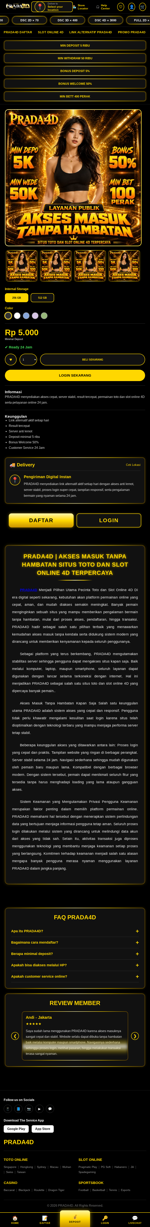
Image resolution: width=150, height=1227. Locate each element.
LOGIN (109, 520)
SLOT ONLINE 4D (50, 32)
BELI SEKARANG (92, 359)
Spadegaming (87, 1172)
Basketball (98, 1190)
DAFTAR (41, 520)
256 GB (16, 297)
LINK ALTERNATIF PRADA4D (90, 32)
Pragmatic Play (88, 1166)
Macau (54, 1166)
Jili (132, 1166)
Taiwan (21, 1172)
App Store (42, 1129)
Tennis (113, 1190)
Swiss (9, 1172)
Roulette (39, 1190)
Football (83, 1190)
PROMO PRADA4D (132, 32)
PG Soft (106, 1166)
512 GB (42, 297)
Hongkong (26, 1166)
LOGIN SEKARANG (75, 375)
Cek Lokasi (133, 464)
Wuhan (66, 1166)
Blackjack (24, 1190)
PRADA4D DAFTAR (18, 32)
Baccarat (9, 1190)
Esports (125, 1190)
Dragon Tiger (56, 1190)
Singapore (10, 1166)
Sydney (41, 1166)
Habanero (120, 1166)
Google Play (16, 1129)
